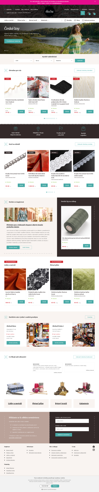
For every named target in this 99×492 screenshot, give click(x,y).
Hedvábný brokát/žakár (33, 177)
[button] (49, 489)
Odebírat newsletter (64, 434)
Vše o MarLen (25, 9)
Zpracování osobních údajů (59, 457)
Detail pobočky (13, 342)
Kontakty (76, 455)
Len (6, 295)
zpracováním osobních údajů (15, 437)
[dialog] (49, 484)
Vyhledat (80, 60)
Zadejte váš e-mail (60, 425)
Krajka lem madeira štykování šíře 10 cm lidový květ (60, 175)
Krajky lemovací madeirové (57, 179)
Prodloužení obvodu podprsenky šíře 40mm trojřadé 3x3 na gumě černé (60, 102)
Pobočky (66, 9)
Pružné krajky (31, 295)
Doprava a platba (56, 450)
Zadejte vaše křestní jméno (63, 417)
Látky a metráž (10, 455)
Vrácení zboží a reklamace (58, 452)
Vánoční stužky (9, 103)
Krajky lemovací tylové (10, 177)
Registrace (92, 9)
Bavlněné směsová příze (79, 103)
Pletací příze (9, 452)
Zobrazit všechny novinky (84, 144)
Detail (21, 111)
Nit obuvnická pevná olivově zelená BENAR (76, 238)
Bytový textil (9, 450)
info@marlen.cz (57, 3)
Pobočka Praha (10, 470)
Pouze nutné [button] (45, 486)
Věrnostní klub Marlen (35, 452)
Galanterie (9, 457)
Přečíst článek (13, 247)
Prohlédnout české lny (13, 41)
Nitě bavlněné (65, 239)
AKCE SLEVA (54, 105)
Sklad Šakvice (10, 468)
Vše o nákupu (34, 9)
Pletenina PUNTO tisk (32, 103)
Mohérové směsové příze (56, 295)
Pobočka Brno (10, 473)
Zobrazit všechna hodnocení (84, 357)
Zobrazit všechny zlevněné (84, 70)
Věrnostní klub (75, 9)
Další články (26, 247)
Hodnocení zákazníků (80, 452)
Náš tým (76, 450)
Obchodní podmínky (57, 455)
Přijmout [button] (55, 486)
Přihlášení (84, 9)
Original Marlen (10, 460)
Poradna (31, 450)
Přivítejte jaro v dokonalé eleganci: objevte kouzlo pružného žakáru (25, 226)
